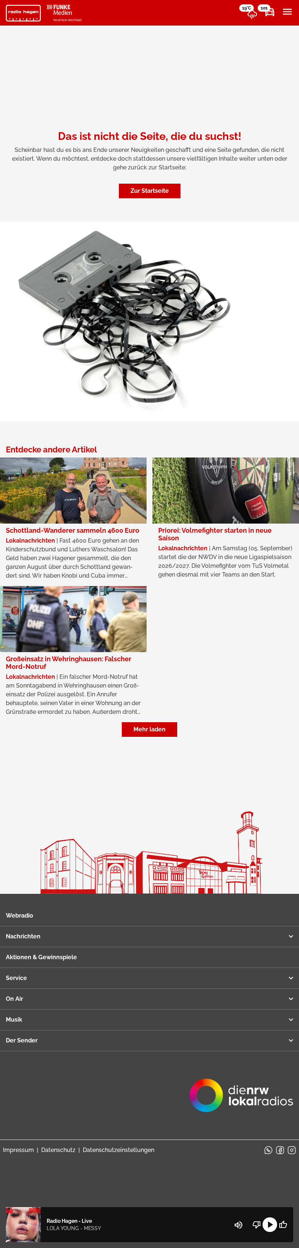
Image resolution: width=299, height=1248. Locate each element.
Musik (14, 1019)
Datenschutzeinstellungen (118, 1149)
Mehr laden (149, 729)
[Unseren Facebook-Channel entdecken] (280, 1150)
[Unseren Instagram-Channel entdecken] (291, 1150)
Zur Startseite (150, 190)
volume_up (238, 1225)
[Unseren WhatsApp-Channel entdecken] (268, 1150)
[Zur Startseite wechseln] (23, 13)
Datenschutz (58, 1149)
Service (16, 978)
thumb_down (256, 1224)
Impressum (18, 1149)
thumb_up (283, 1224)
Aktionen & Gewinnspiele (41, 957)
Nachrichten (23, 936)
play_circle (270, 1224)
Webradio (19, 915)
